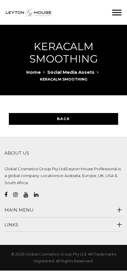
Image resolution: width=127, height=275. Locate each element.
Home (33, 72)
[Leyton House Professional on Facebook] (8, 194)
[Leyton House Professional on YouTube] (29, 194)
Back (63, 119)
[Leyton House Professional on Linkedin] (39, 194)
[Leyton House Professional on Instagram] (18, 194)
